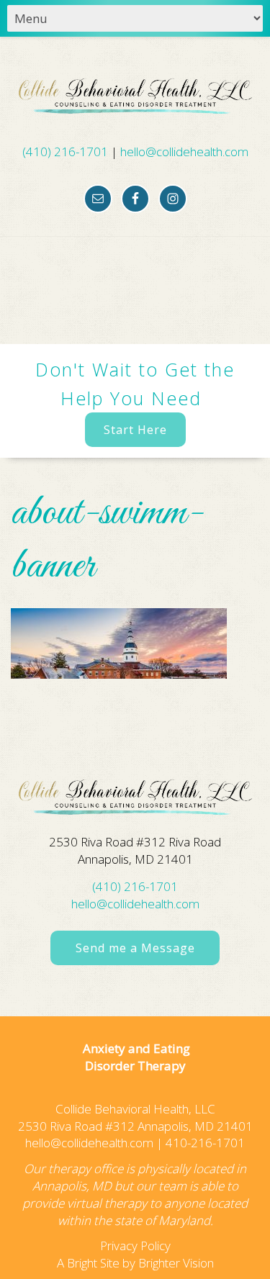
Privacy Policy (135, 1245)
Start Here (135, 430)
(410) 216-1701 (65, 151)
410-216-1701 (205, 1142)
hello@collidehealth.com (184, 151)
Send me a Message (135, 948)
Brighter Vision (176, 1263)
